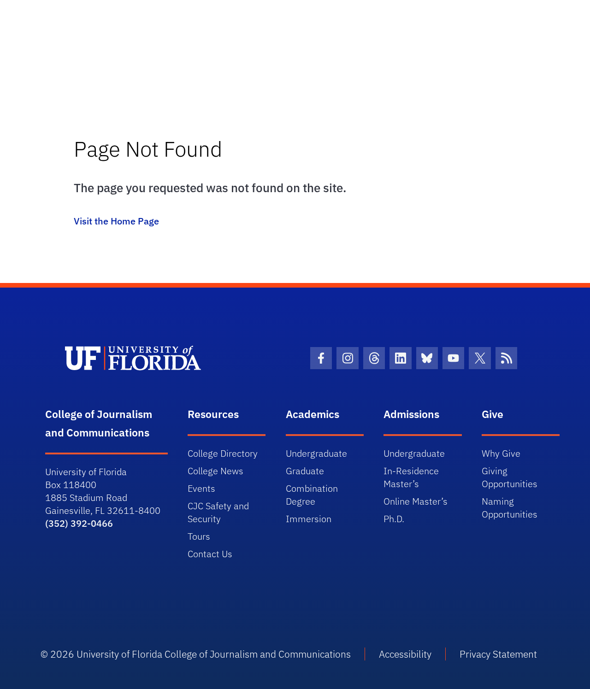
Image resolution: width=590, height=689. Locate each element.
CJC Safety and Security (218, 512)
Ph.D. (394, 518)
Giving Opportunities (509, 477)
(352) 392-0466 (79, 523)
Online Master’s (416, 501)
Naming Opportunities (509, 507)
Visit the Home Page (116, 221)
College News (215, 471)
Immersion (308, 518)
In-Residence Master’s (411, 477)
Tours (199, 536)
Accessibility (405, 654)
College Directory (223, 453)
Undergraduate (316, 453)
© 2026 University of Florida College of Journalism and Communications (196, 654)
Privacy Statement (498, 654)
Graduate (305, 471)
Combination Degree (312, 494)
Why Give (501, 453)
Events (201, 488)
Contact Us (210, 554)
